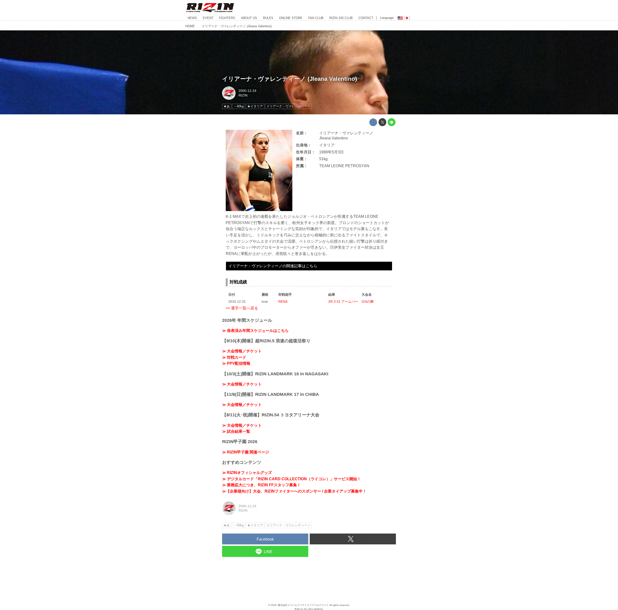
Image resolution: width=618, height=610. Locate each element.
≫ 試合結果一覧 (236, 431)
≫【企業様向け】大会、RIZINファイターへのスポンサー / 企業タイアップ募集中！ (294, 491)
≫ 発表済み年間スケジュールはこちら (255, 331)
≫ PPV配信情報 (236, 363)
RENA (283, 301)
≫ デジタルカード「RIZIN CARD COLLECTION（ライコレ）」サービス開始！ (291, 479)
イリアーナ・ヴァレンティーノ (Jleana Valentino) (289, 78)
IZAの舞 (368, 301)
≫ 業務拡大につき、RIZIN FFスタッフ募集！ (261, 485)
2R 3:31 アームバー (343, 301)
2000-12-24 (247, 91)
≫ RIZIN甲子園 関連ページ (245, 452)
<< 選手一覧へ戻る (242, 308)
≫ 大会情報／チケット (242, 351)
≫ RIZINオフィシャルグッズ (247, 473)
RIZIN (243, 95)
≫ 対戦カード (234, 357)
